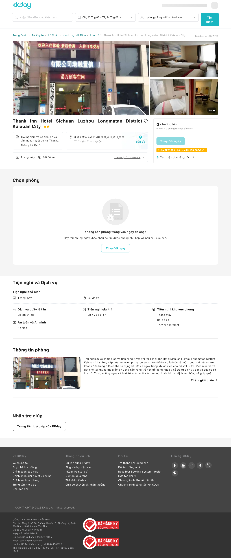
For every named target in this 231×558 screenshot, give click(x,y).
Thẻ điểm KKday (76, 480)
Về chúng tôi (20, 462)
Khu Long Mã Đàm (74, 35)
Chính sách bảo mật (25, 471)
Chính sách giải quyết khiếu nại (32, 475)
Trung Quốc (20, 35)
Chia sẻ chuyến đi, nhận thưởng (86, 484)
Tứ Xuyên (37, 35)
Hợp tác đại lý (127, 475)
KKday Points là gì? (78, 471)
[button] (210, 19)
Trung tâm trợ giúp (24, 484)
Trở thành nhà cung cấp (133, 462)
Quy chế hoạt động (25, 467)
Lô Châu (52, 35)
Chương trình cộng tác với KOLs (138, 484)
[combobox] (105, 17)
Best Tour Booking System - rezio (139, 471)
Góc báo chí (20, 488)
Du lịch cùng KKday (78, 462)
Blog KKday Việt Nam (79, 467)
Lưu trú (94, 35)
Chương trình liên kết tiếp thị (136, 480)
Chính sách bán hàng (26, 480)
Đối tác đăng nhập (130, 467)
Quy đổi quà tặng (77, 475)
